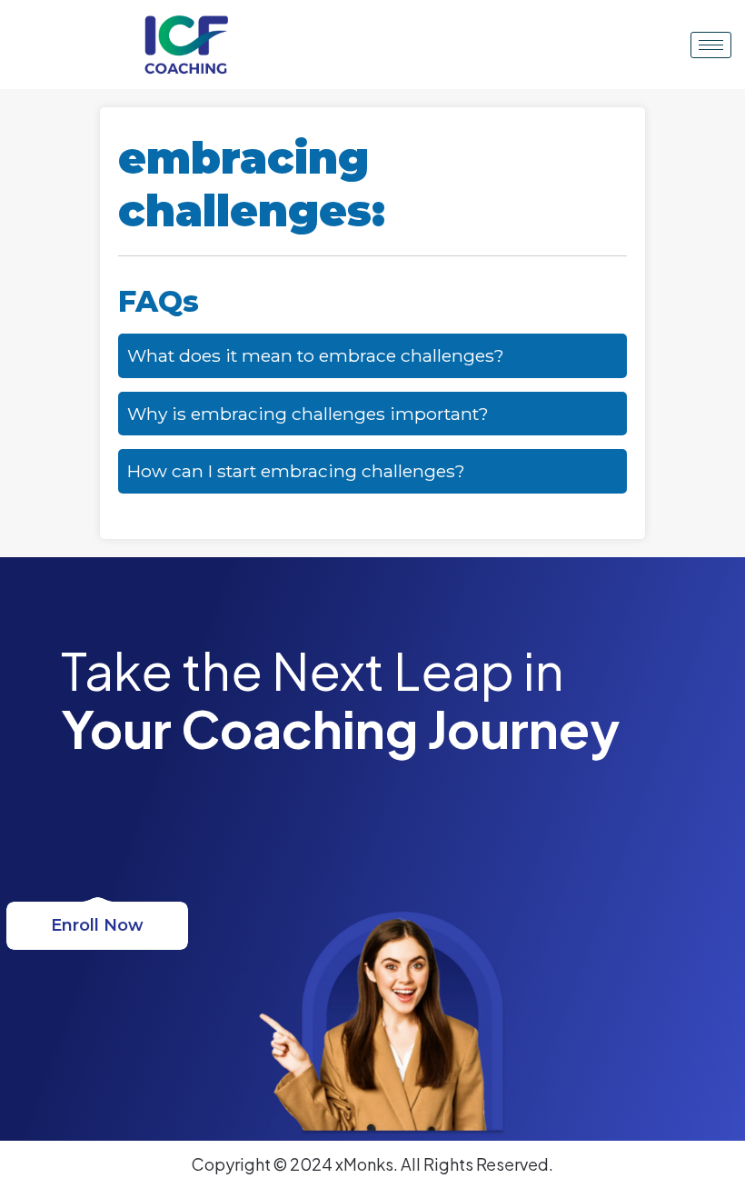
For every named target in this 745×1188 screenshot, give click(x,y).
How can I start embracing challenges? (296, 471)
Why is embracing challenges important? (308, 413)
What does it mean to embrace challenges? (315, 355)
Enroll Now (97, 925)
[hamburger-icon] (710, 45)
